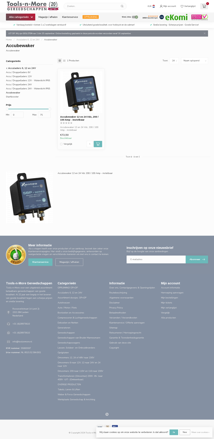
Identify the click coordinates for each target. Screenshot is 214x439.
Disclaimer (114, 302)
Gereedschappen (66, 332)
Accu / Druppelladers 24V (19, 84)
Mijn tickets (166, 302)
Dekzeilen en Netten (68, 322)
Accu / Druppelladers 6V (18, 72)
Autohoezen (64, 302)
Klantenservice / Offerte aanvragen (127, 322)
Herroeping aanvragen (172, 292)
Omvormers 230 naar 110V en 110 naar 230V (80, 371)
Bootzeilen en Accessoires (71, 312)
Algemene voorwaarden (121, 297)
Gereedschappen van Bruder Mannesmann (79, 337)
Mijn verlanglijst (169, 307)
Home (9, 39)
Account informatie (170, 287)
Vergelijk (68, 144)
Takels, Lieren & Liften (69, 389)
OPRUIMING (90, 17)
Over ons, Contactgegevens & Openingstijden (132, 287)
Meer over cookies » (200, 432)
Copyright (114, 347)
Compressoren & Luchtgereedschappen (77, 317)
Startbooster (12, 96)
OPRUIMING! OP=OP (68, 287)
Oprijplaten (63, 352)
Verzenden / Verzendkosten (123, 317)
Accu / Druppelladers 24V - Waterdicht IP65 (28, 88)
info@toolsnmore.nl (22, 341)
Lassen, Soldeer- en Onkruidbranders (76, 347)
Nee (185, 432)
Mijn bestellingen (169, 297)
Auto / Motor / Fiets (67, 307)
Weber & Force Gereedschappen (74, 394)
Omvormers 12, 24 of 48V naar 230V (76, 357)
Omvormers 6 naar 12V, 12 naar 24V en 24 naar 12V (79, 364)
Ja (174, 432)
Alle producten (168, 317)
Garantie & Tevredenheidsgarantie (126, 337)
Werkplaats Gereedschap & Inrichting (76, 399)
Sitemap (113, 327)
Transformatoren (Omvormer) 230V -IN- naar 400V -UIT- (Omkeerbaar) (80, 378)
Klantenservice (70, 17)
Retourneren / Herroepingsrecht (125, 332)
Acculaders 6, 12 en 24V (27, 39)
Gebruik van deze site (120, 342)
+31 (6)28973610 (21, 323)
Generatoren (64, 327)
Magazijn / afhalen (47, 17)
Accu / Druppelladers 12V (19, 76)
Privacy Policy (116, 307)
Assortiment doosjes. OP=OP (72, 297)
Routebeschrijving (118, 292)
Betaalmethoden (117, 312)
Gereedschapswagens (69, 342)
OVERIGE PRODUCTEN (69, 384)
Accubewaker (50, 39)
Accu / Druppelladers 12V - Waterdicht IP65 (28, 80)
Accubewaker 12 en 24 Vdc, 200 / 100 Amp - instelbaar (79, 118)
